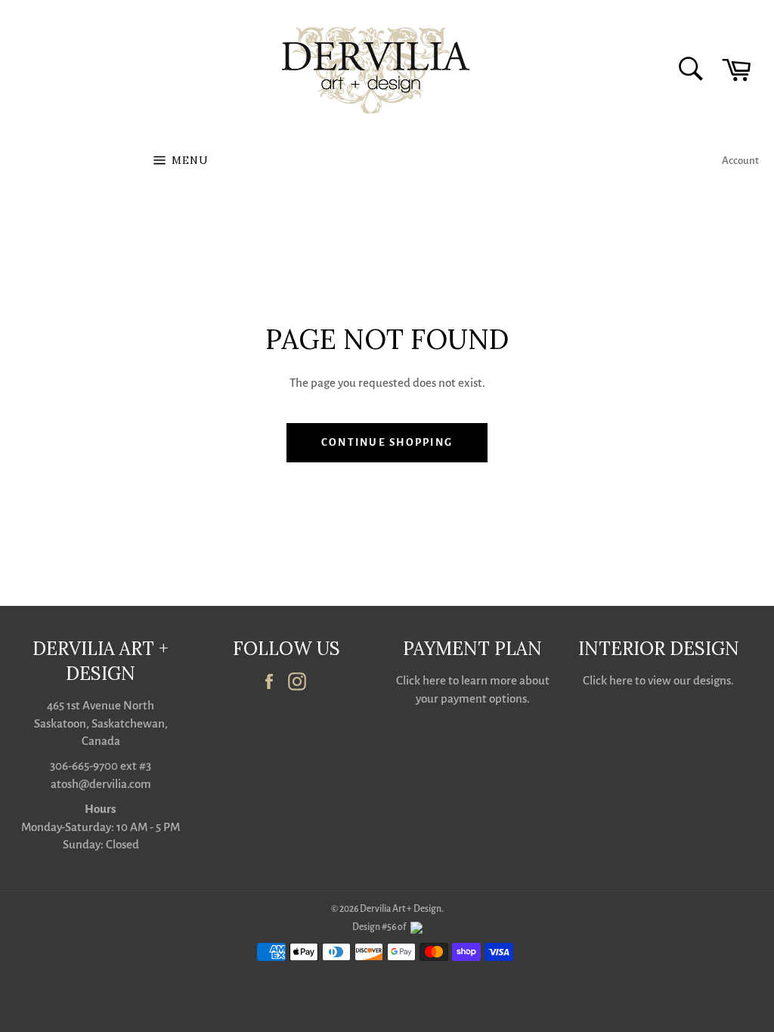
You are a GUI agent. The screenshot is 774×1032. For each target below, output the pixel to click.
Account (740, 160)
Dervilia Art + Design (400, 909)
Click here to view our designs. (658, 680)
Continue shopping (387, 442)
